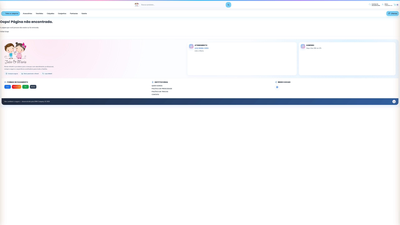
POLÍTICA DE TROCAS (160, 92)
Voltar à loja (4, 31)
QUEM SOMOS (157, 86)
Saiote (84, 13)
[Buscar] (228, 5)
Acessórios (27, 13)
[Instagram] (277, 87)
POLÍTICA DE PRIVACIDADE (162, 89)
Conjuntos (62, 13)
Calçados (50, 13)
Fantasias (74, 13)
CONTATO (155, 95)
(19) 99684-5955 (202, 48)
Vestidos (39, 13)
